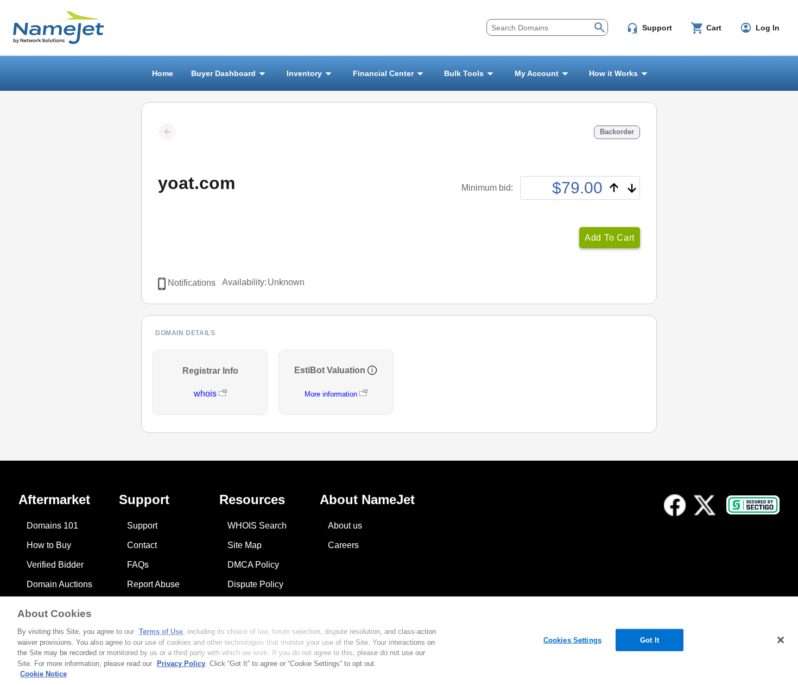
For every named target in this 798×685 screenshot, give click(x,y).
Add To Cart (610, 237)
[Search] (599, 26)
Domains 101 (52, 525)
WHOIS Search (257, 525)
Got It (649, 640)
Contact (142, 545)
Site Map (244, 545)
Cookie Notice (43, 674)
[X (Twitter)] (704, 505)
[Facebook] (675, 505)
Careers (343, 545)
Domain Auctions (59, 584)
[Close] (781, 640)
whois (206, 393)
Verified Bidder (55, 564)
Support (142, 525)
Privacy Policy (181, 663)
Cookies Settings (572, 640)
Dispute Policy (255, 584)
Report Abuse (153, 584)
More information (331, 394)
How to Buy (49, 545)
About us (345, 525)
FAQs (138, 564)
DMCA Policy (253, 564)
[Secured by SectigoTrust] (753, 504)
